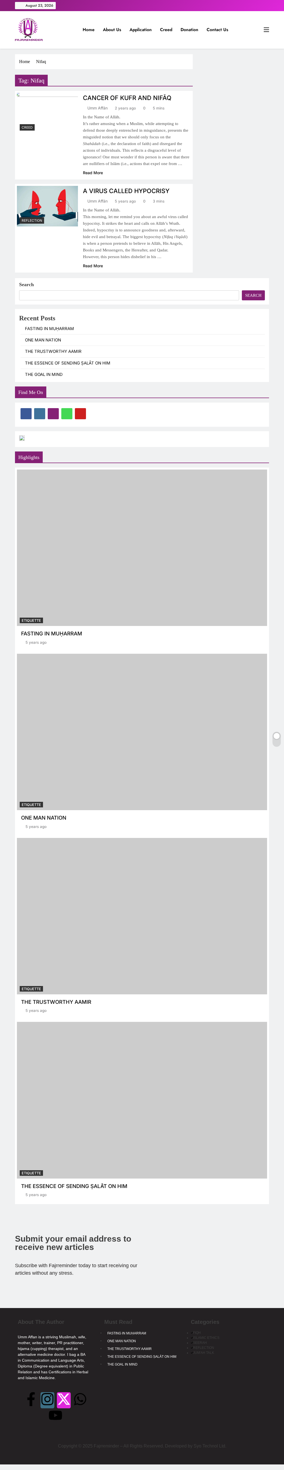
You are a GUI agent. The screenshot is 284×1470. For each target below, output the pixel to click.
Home (89, 29)
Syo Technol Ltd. (210, 1446)
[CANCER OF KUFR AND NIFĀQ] (47, 113)
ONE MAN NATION (43, 340)
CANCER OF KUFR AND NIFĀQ (127, 97)
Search (26, 284)
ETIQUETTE (31, 620)
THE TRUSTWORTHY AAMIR (53, 351)
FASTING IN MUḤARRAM (49, 328)
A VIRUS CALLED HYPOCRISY (126, 190)
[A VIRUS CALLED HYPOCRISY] (47, 206)
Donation (189, 29)
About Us (112, 29)
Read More (93, 172)
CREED (27, 127)
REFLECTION (32, 220)
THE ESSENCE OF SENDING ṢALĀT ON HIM (67, 363)
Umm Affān (97, 108)
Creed (166, 29)
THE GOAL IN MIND (44, 374)
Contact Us (217, 29)
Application (141, 29)
